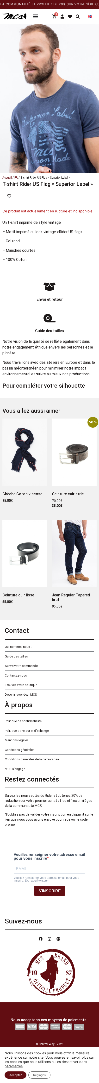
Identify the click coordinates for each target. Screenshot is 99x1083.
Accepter (15, 1075)
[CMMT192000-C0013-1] (49, 98)
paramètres (14, 1066)
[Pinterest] (58, 939)
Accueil (7, 177)
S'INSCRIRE (49, 891)
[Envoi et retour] (49, 287)
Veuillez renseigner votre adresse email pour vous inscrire (49, 856)
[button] (49, 171)
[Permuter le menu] (35, 16)
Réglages (39, 1075)
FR (16, 177)
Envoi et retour (50, 299)
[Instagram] (49, 939)
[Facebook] (40, 939)
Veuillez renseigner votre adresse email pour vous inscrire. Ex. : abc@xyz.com (46, 879)
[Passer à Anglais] (89, 16)
